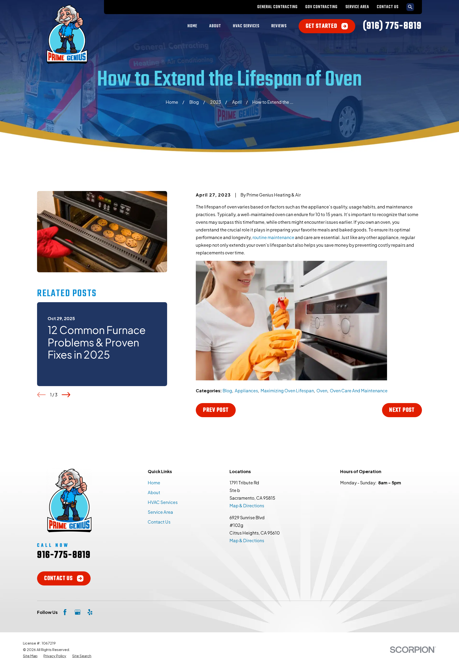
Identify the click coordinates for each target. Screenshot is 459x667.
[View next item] (66, 394)
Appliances (246, 390)
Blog (227, 390)
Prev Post (216, 410)
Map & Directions (247, 505)
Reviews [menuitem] (278, 26)
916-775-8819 (64, 555)
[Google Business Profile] (78, 612)
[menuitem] (30, 656)
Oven (322, 390)
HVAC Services (163, 502)
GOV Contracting (321, 7)
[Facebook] (65, 612)
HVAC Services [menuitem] (246, 26)
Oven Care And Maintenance (359, 390)
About (154, 492)
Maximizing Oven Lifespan (287, 390)
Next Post (402, 410)
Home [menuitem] (192, 26)
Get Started (321, 26)
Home (154, 482)
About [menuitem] (215, 26)
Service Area (357, 7)
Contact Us (388, 7)
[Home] (67, 34)
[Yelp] (90, 612)
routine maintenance (273, 237)
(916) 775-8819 (392, 26)
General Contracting (277, 7)
